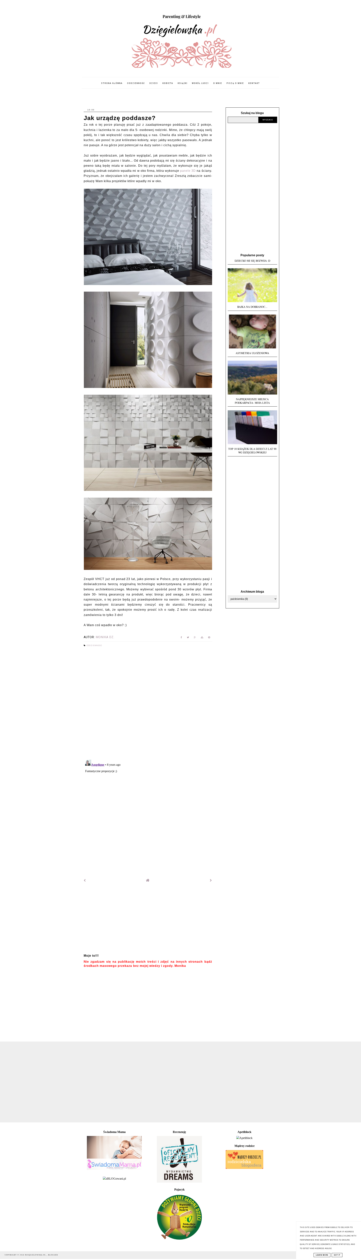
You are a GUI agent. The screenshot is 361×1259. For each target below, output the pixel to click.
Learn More (322, 1255)
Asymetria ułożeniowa (252, 353)
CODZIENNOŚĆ (136, 83)
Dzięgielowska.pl (36, 1255)
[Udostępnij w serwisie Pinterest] (209, 638)
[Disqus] (148, 704)
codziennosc (94, 645)
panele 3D (188, 170)
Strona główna (112, 83)
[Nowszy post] (85, 880)
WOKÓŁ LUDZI (200, 83)
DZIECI (153, 83)
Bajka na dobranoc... (252, 307)
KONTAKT (254, 83)
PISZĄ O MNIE (235, 83)
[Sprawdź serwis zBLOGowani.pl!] (114, 1178)
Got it (337, 1255)
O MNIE (217, 83)
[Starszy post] (211, 880)
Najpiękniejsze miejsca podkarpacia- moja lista (252, 400)
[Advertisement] (148, 919)
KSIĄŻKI (182, 83)
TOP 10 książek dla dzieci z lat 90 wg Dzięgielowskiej (252, 450)
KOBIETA (167, 83)
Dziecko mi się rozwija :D (252, 260)
